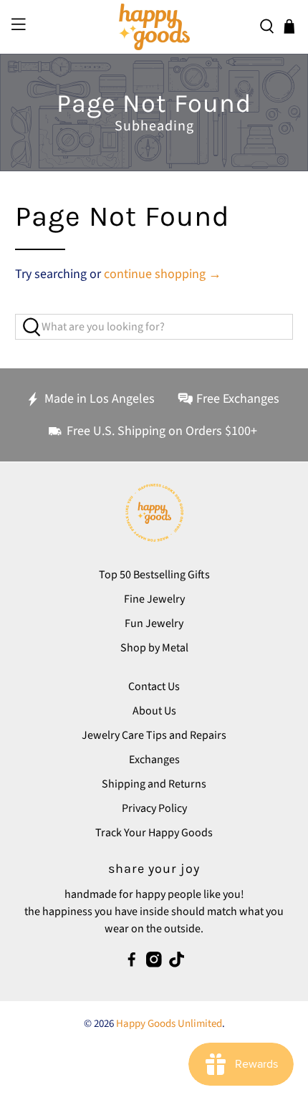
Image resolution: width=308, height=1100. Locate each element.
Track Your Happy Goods (154, 833)
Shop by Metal (154, 648)
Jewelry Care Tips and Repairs (154, 735)
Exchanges (154, 759)
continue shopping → (162, 274)
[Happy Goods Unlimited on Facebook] (132, 964)
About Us (154, 711)
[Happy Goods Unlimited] (154, 27)
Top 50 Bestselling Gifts (154, 575)
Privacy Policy (154, 808)
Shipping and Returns (154, 784)
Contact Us (154, 686)
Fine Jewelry (154, 599)
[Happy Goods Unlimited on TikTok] (177, 964)
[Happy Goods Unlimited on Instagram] (154, 964)
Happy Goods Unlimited (169, 1023)
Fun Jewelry (154, 623)
